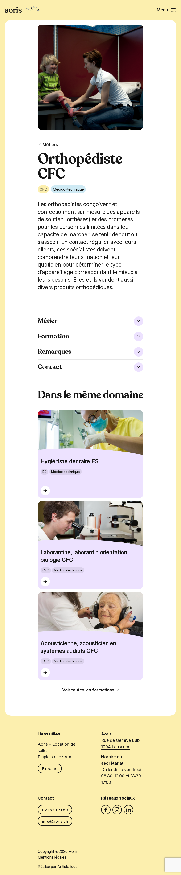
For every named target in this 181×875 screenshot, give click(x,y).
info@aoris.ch (55, 821)
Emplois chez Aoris (56, 756)
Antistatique (67, 866)
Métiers (50, 144)
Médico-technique (68, 189)
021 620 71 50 (55, 810)
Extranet (50, 768)
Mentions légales (52, 857)
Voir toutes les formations (88, 689)
